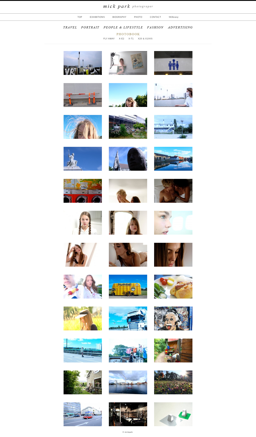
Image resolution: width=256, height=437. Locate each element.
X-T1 (131, 38)
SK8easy (174, 17)
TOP (79, 17)
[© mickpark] (83, 74)
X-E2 (121, 38)
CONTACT (155, 17)
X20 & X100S (145, 38)
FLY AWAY (109, 38)
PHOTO (138, 17)
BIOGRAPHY (119, 17)
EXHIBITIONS (97, 17)
